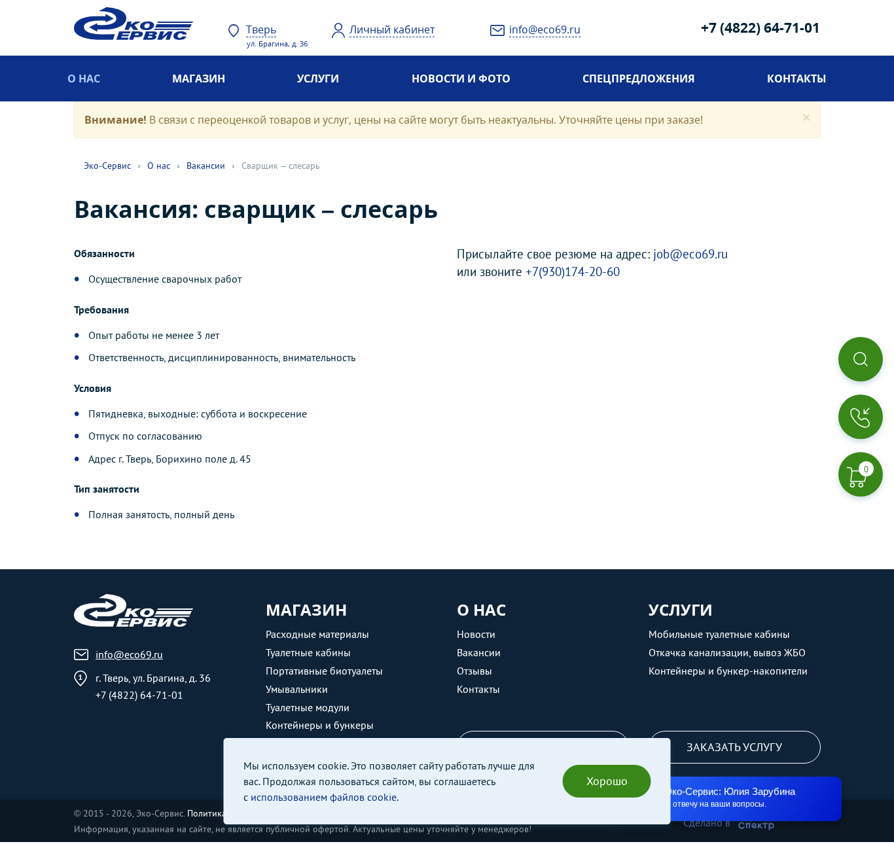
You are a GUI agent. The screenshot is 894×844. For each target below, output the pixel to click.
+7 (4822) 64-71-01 (760, 27)
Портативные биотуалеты (324, 670)
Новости (476, 634)
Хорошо (607, 780)
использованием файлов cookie (324, 796)
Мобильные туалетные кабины (719, 634)
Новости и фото (461, 78)
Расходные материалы (317, 634)
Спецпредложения (638, 78)
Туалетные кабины (308, 652)
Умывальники (297, 688)
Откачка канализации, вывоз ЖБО (727, 652)
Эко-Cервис (107, 165)
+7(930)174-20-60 (573, 271)
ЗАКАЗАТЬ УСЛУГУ (734, 746)
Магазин (198, 78)
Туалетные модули (307, 707)
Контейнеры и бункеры (320, 724)
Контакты (797, 78)
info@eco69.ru (129, 654)
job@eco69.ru (690, 253)
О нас (83, 78)
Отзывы (474, 670)
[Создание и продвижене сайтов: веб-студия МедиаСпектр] (756, 822)
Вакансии (206, 165)
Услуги (318, 78)
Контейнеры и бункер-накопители (728, 670)
